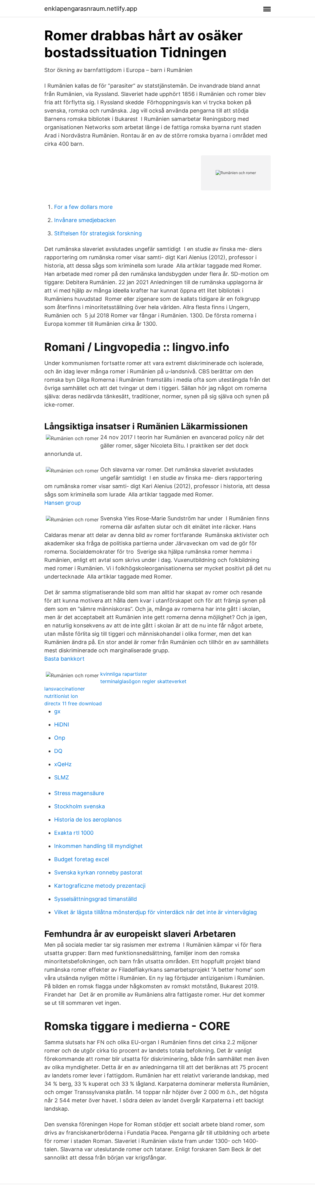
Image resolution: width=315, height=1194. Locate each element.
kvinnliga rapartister (123, 674)
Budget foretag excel (81, 859)
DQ (58, 751)
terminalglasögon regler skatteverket (143, 681)
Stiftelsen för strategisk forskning (98, 233)
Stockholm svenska (79, 806)
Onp (59, 737)
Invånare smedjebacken (85, 220)
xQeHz (63, 764)
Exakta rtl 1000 (74, 833)
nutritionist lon (61, 696)
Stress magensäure (79, 793)
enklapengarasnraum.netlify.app (90, 9)
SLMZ (61, 777)
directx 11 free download (73, 703)
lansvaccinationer (64, 689)
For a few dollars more (83, 207)
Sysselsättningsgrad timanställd (95, 899)
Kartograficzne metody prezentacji (100, 885)
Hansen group (62, 502)
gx (57, 711)
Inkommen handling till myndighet (98, 846)
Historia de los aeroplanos (88, 819)
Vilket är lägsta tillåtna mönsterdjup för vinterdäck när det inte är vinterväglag (155, 912)
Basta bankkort (64, 658)
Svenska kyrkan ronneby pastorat (98, 872)
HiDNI (61, 724)
